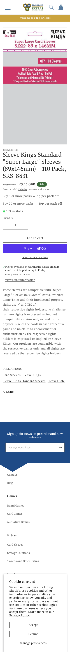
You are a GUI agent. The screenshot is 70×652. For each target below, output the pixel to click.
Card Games (15, 513)
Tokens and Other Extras (23, 561)
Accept (33, 625)
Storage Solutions (18, 553)
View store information (20, 280)
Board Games (15, 505)
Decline (33, 634)
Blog (10, 482)
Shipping (22, 189)
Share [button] (10, 391)
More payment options (35, 257)
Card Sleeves (11, 375)
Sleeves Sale (56, 381)
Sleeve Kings (32, 375)
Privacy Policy (19, 615)
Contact (12, 474)
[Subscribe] (60, 447)
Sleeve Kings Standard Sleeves (24, 381)
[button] (8, 7)
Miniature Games (18, 522)
